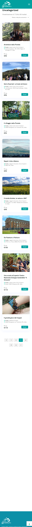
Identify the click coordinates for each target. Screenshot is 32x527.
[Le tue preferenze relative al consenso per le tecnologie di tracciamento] (29, 524)
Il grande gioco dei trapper (13, 318)
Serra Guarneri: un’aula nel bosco (15, 84)
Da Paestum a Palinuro (12, 238)
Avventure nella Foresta (12, 45)
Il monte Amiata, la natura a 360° (15, 198)
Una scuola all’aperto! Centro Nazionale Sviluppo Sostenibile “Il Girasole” (15, 277)
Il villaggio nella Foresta (12, 123)
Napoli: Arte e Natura (11, 161)
